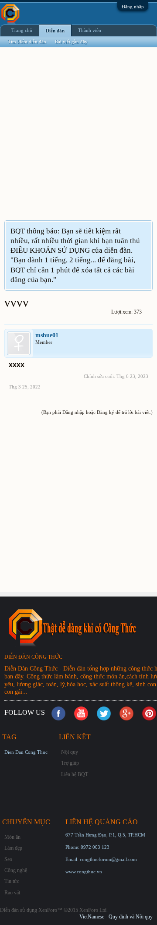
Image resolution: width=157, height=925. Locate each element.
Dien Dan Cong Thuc (26, 752)
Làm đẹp (13, 848)
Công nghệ (15, 870)
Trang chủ (21, 30)
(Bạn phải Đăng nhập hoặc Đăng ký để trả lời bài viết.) (97, 412)
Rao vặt (12, 893)
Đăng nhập (133, 6)
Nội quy (69, 752)
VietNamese (91, 917)
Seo (8, 859)
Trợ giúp (70, 763)
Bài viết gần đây (71, 41)
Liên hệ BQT (74, 774)
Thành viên (89, 30)
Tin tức (11, 881)
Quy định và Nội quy (131, 917)
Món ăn (12, 837)
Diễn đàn (55, 30)
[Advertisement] (78, 139)
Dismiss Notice (145, 230)
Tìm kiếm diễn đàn (27, 41)
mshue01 (46, 335)
